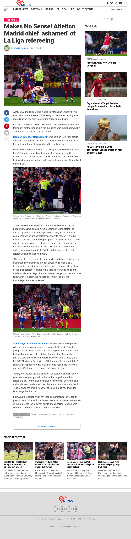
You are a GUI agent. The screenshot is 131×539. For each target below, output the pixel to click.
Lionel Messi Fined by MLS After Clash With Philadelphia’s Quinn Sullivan (80, 464)
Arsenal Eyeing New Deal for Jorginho (101, 64)
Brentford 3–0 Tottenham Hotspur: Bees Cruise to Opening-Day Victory (15, 464)
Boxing (49, 9)
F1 (58, 9)
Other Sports (85, 9)
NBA (64, 9)
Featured (69, 414)
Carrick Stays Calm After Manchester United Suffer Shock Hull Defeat (47, 464)
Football (36, 9)
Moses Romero (21, 48)
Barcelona (56, 414)
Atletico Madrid (39, 414)
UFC (72, 9)
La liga (18, 418)
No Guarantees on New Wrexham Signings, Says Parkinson (109, 464)
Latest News (20, 9)
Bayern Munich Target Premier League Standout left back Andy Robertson (104, 106)
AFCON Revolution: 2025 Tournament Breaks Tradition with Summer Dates (104, 149)
